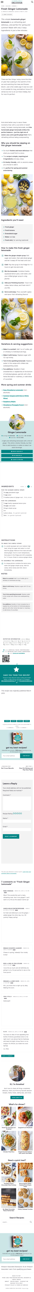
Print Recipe (17, 451)
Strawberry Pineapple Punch (13, 405)
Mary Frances (8, 891)
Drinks (7, 721)
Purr (27, 1288)
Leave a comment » (21, 727)
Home (2, 6)
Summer (14, 6)
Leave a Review (18, 459)
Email (5, 826)
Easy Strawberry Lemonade (13, 390)
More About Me (17, 1097)
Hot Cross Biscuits (7, 768)
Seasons (8, 6)
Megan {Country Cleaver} (12, 948)
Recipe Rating (7, 813)
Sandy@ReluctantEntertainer (13, 908)
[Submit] (31, 1222)
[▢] (2, 492)
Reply (5, 892)
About (7, 1281)
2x (31, 486)
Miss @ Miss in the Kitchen (12, 963)
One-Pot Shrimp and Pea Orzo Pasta (26, 769)
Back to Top (16, 1276)
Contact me (24, 1281)
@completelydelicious (8, 681)
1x (28, 486)
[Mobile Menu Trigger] (2, 2)
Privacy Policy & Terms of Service (16, 1285)
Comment (7, 795)
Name (5, 818)
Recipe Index (14, 1281)
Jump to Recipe (8, 14)
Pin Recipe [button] (16, 455)
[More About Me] (17, 1073)
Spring (20, 721)
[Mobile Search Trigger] (31, 2)
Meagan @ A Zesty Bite (11, 981)
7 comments (10, 727)
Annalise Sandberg (8, 11)
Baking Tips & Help (16, 1283)
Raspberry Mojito (9, 401)
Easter (14, 721)
